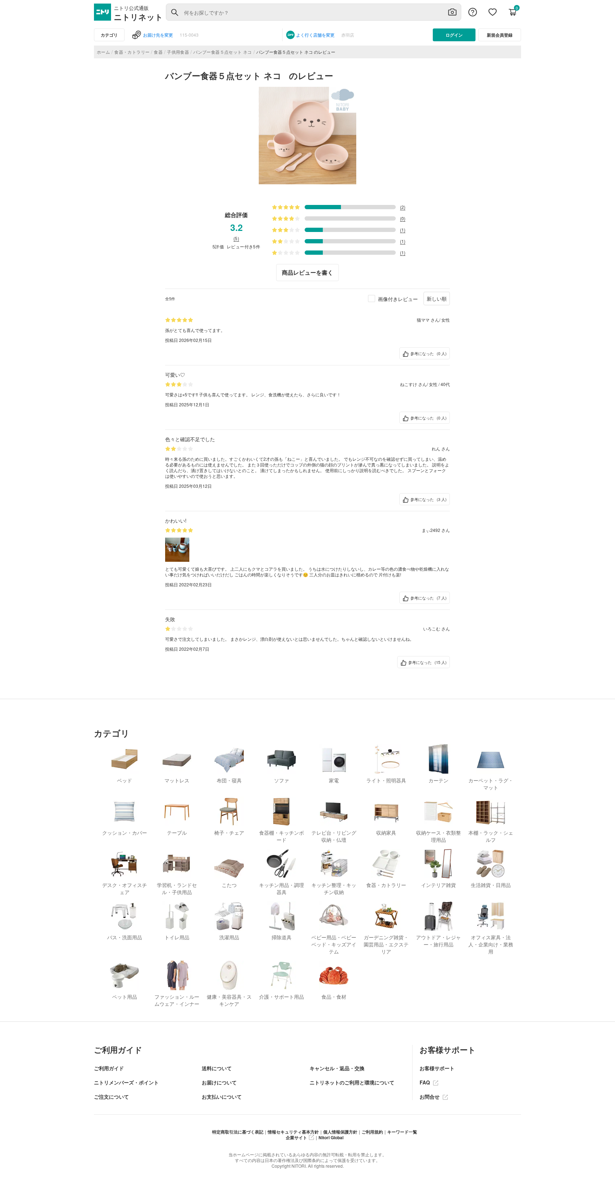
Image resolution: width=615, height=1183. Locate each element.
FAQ (425, 1082)
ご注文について (111, 1096)
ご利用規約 (372, 1132)
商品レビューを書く (307, 272)
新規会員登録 (499, 35)
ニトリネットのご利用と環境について (352, 1082)
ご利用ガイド (109, 1068)
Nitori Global (331, 1137)
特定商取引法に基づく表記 (237, 1132)
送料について (217, 1068)
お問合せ (430, 1096)
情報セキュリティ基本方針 (293, 1132)
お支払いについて (222, 1096)
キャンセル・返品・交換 (337, 1068)
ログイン (454, 35)
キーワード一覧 (402, 1132)
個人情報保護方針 (340, 1132)
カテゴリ (109, 35)
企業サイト (296, 1137)
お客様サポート (437, 1068)
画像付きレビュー (398, 298)
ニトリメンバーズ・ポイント (126, 1082)
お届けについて (219, 1082)
